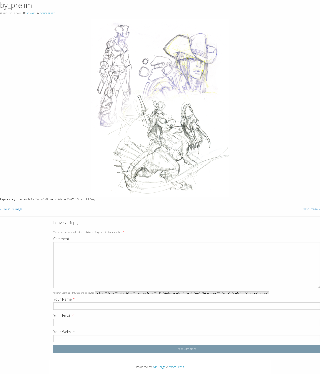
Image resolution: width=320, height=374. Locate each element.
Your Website (64, 331)
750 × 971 (30, 13)
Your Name (64, 299)
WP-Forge (159, 367)
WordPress (176, 367)
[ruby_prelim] (160, 108)
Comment (61, 238)
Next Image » (311, 209)
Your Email (63, 315)
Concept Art (47, 13)
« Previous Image (11, 209)
